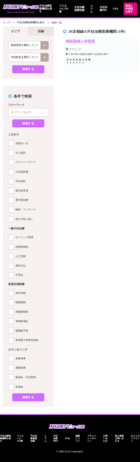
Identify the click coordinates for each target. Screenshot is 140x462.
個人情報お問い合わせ (119, 438)
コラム (91, 8)
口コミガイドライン (135, 438)
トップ (6, 22)
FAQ (115, 8)
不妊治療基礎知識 (79, 8)
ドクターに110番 (63, 8)
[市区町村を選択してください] (28, 57)
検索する (28, 69)
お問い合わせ (105, 438)
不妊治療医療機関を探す (45, 8)
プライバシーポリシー (91, 438)
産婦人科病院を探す (129, 8)
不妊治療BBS (103, 8)
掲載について (77, 438)
